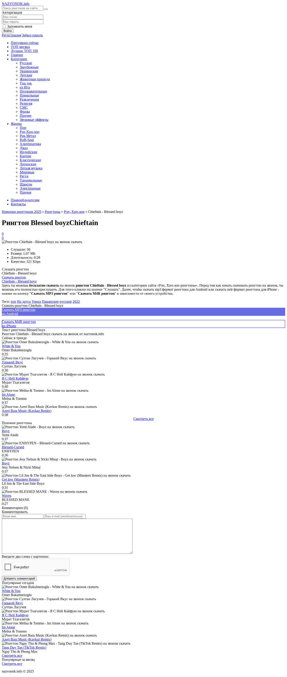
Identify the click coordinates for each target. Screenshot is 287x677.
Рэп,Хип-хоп (29, 132)
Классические (30, 160)
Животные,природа (35, 79)
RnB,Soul (27, 140)
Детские (26, 75)
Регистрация (11, 35)
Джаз (24, 148)
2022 (76, 301)
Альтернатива (30, 144)
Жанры (16, 124)
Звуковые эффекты (34, 120)
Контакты (18, 204)
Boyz (5, 431)
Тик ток (26, 83)
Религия (26, 103)
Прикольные (29, 95)
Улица (36, 301)
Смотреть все (143, 419)
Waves (6, 496)
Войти (8, 31)
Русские (26, 63)
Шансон (26, 184)
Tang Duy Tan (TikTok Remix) (24, 647)
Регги (24, 176)
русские (66, 301)
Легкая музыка (31, 168)
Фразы (25, 111)
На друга (24, 301)
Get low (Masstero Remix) (20, 479)
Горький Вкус (12, 362)
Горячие (17, 55)
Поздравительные (33, 91)
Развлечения (29, 99)
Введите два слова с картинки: (25, 556)
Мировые (27, 172)
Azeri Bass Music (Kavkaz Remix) (26, 411)
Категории (19, 59)
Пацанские (50, 301)
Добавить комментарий (19, 578)
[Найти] (46, 9)
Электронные (30, 188)
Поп (23, 128)
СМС (24, 107)
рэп (13, 301)
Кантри (25, 156)
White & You (11, 346)
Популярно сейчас (25, 43)
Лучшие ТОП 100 (24, 51)
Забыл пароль (32, 35)
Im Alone (8, 394)
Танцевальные (31, 180)
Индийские (28, 152)
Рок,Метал (28, 136)
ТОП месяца (20, 47)
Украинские (29, 71)
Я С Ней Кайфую (15, 378)
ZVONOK (15, 4)
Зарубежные (29, 67)
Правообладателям (25, 200)
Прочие (25, 115)
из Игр (25, 87)
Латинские (28, 164)
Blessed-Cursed (13, 447)
